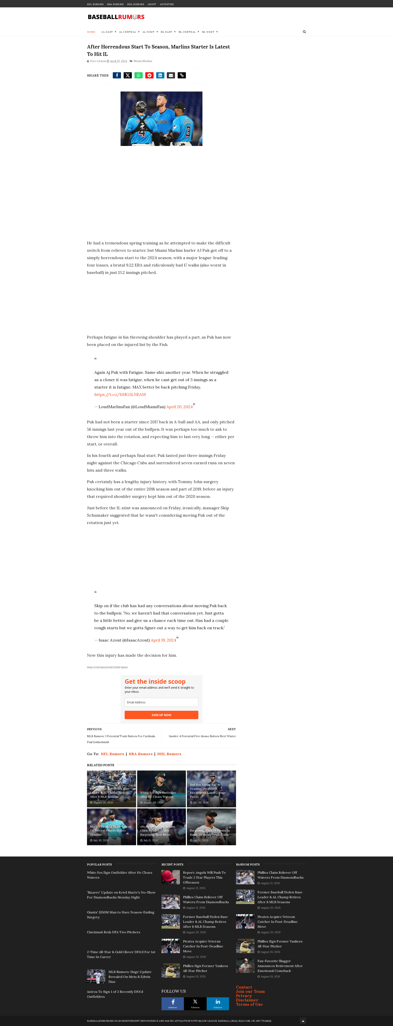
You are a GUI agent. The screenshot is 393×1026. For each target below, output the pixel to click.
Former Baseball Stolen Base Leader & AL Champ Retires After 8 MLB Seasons (109, 793)
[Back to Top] (303, 1021)
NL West (208, 31)
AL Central (127, 31)
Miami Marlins (143, 61)
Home (91, 31)
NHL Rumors (135, 4)
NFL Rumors (95, 4)
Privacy (244, 995)
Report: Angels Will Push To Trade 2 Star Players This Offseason (204, 877)
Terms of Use (249, 1004)
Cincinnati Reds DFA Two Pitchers (113, 932)
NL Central (187, 31)
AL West (148, 31)
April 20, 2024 (179, 406)
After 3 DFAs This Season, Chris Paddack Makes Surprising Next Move (158, 830)
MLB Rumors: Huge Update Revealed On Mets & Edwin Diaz (129, 977)
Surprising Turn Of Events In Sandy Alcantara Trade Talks (210, 832)
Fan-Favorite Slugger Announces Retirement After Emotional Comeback (280, 966)
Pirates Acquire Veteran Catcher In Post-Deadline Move (203, 946)
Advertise (167, 4)
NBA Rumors (115, 4)
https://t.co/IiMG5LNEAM (120, 394)
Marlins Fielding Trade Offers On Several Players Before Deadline (110, 830)
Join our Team (250, 991)
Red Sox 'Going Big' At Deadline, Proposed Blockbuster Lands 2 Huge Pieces (208, 791)
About (152, 4)
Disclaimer (247, 999)
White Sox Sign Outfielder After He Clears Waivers (158, 795)
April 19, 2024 (163, 640)
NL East (166, 31)
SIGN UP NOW (161, 715)
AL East (107, 31)
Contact (244, 987)
